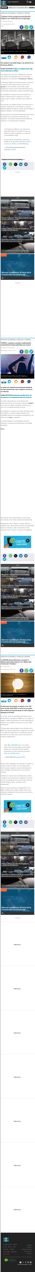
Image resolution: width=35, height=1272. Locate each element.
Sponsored (6, 1254)
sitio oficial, (8, 716)
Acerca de (29, 1247)
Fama (14, 1246)
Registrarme (15, 2)
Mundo (27, 13)
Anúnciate (29, 1245)
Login (9, 2)
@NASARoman (16, 745)
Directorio (29, 1253)
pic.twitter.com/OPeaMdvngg (19, 144)
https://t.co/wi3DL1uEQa (12, 753)
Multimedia (14, 1251)
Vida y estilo (7, 1251)
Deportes (6, 1249)
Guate (5, 1246)
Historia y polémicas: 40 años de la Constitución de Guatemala (16, 273)
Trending (12, 1249)
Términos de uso (28, 1251)
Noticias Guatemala (8, 13)
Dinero (9, 1246)
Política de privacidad (27, 1249)
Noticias (20, 13)
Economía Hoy (7, 1244)
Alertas (28, 339)
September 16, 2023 (10, 149)
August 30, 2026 (20, 757)
